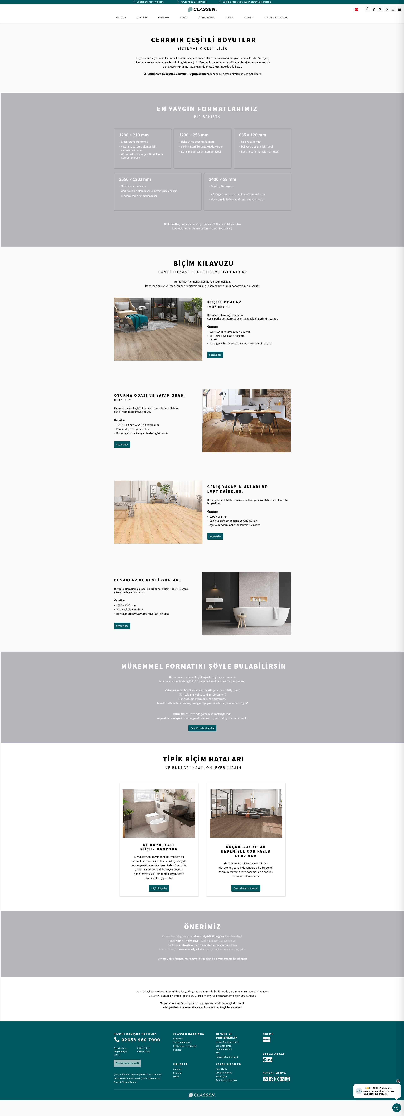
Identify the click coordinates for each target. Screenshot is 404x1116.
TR (361, 9)
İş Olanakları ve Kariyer (185, 1046)
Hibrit (176, 1077)
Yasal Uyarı (221, 1076)
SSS (218, 1053)
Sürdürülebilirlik (181, 1042)
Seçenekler (215, 355)
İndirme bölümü (224, 1049)
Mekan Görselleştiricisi (227, 1042)
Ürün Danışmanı (224, 1046)
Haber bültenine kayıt (227, 1057)
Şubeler (177, 1050)
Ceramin (177, 1069)
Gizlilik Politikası (224, 1073)
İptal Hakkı (221, 1069)
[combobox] (359, 9)
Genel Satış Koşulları (226, 1080)
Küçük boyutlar (159, 888)
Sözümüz (178, 1039)
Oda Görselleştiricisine (202, 728)
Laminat (177, 1073)
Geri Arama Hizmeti (127, 1063)
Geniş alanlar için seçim (245, 888)
